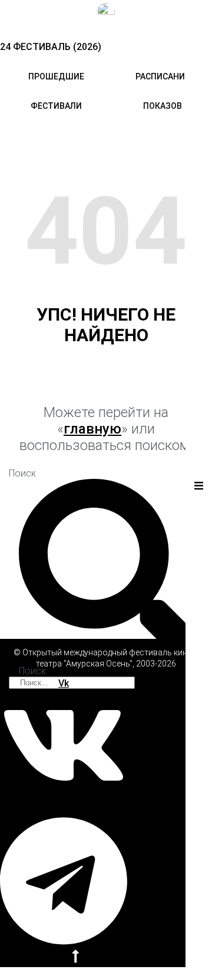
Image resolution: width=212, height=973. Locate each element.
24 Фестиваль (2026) (50, 46)
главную (92, 429)
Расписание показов (162, 91)
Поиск (22, 473)
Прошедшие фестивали (56, 91)
